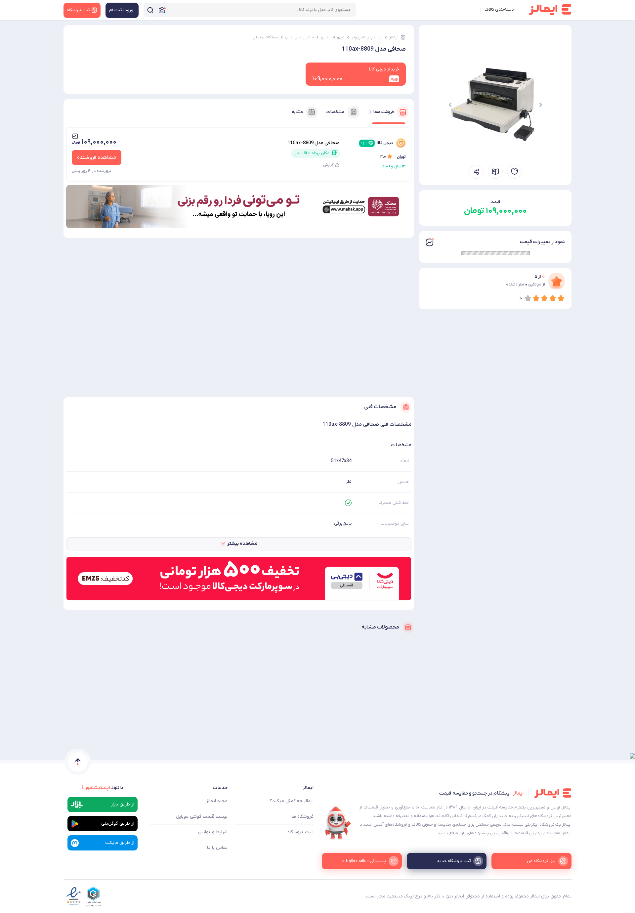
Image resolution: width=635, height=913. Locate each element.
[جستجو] (150, 10)
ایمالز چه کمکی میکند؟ (292, 801)
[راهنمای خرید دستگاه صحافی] (495, 172)
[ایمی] (338, 823)
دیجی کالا (376, 143)
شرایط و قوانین (213, 832)
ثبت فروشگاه (300, 832)
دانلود (102, 787)
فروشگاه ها (303, 816)
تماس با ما (217, 848)
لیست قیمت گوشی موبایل (202, 816)
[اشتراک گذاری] (476, 172)
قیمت (495, 202)
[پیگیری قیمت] (514, 172)
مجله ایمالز (217, 801)
